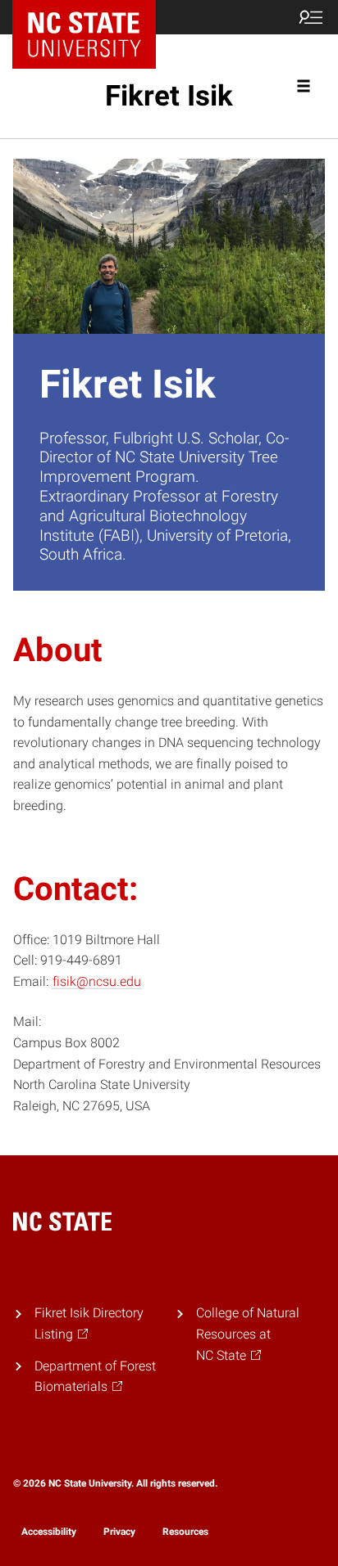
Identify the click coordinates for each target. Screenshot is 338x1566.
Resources (185, 1531)
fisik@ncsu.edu (97, 981)
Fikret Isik (169, 96)
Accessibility (48, 1531)
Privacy (119, 1531)
